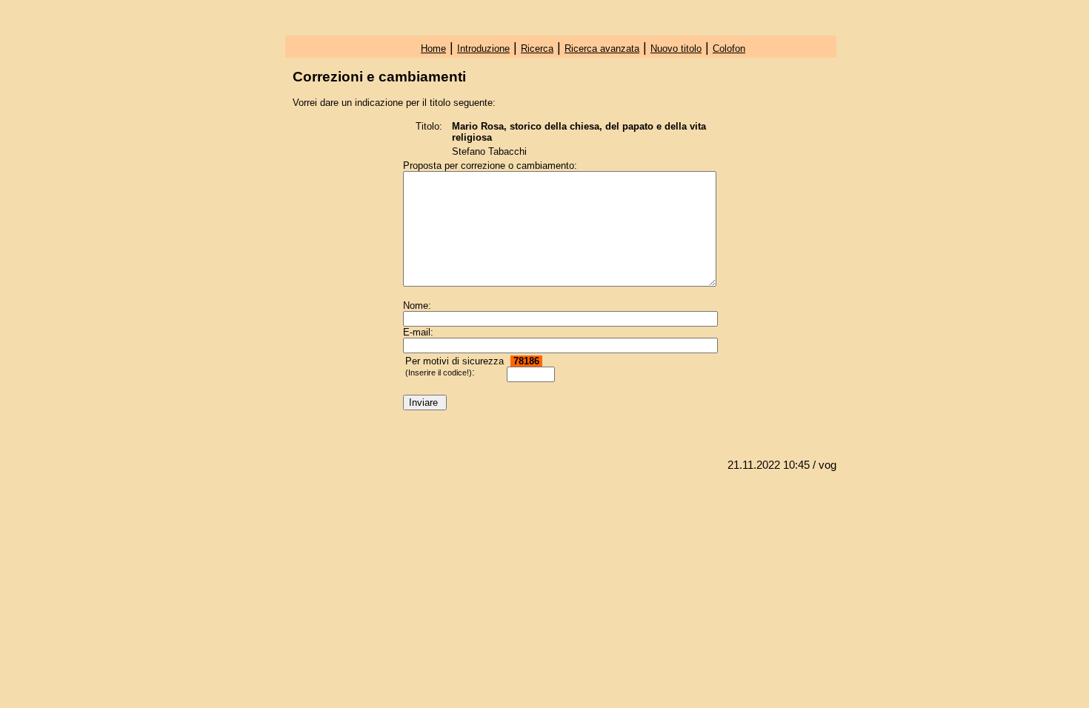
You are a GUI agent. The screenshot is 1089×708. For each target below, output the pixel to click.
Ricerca (537, 48)
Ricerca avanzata (602, 48)
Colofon (729, 48)
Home (433, 48)
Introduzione (483, 48)
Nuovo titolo (676, 48)
